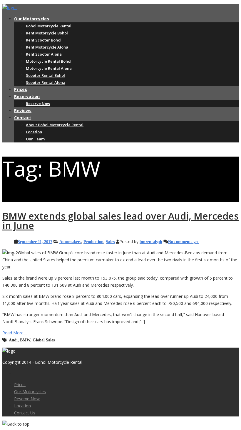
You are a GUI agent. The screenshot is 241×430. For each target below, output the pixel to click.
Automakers (70, 242)
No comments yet (183, 242)
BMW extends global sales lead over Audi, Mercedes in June (120, 221)
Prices (20, 89)
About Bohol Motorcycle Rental (54, 124)
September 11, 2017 (35, 242)
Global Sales (44, 340)
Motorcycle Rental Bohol (48, 61)
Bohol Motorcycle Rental (48, 26)
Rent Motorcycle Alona (47, 47)
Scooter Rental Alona (45, 82)
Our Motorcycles (31, 18)
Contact (22, 117)
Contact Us (24, 413)
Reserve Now (38, 103)
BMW (25, 340)
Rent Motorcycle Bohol (47, 33)
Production (93, 242)
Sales (110, 242)
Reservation (27, 96)
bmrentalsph (151, 242)
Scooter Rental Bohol (45, 75)
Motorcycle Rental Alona (49, 68)
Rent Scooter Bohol (43, 40)
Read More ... (14, 333)
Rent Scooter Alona (44, 54)
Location (34, 132)
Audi (13, 340)
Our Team (35, 139)
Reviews (22, 110)
